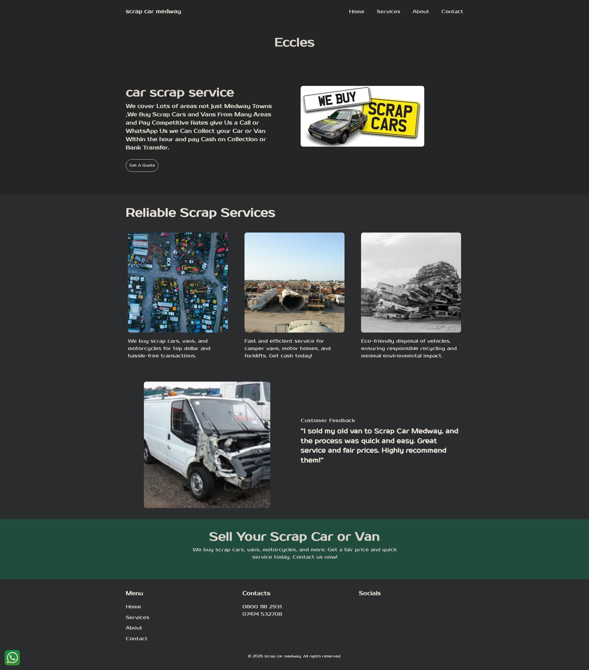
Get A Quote (142, 165)
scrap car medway (153, 11)
